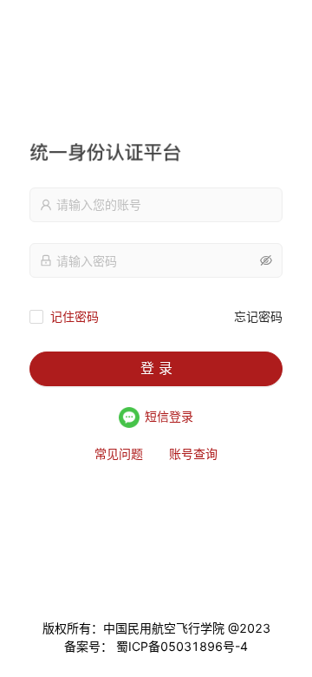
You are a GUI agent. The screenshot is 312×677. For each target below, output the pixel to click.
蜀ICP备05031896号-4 (180, 646)
